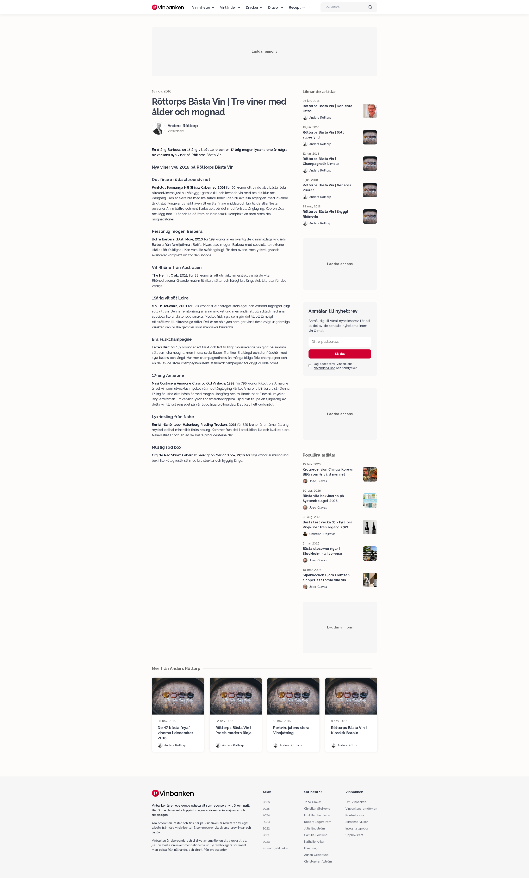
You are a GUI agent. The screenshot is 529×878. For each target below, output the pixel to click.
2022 (266, 828)
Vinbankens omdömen (361, 808)
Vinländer (228, 7)
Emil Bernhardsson (317, 815)
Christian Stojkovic (317, 808)
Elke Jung (311, 848)
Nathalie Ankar (314, 841)
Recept (295, 7)
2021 (266, 835)
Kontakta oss (355, 815)
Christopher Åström (318, 861)
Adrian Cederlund (316, 855)
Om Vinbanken (356, 802)
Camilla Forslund (316, 835)
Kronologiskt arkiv (275, 848)
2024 (266, 815)
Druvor (273, 7)
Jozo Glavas (313, 802)
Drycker (252, 7)
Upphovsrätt (354, 835)
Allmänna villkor (357, 822)
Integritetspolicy (357, 828)
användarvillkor (324, 368)
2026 (266, 802)
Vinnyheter (201, 7)
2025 (266, 808)
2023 (266, 822)
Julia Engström (314, 828)
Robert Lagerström (317, 822)
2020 (266, 841)
